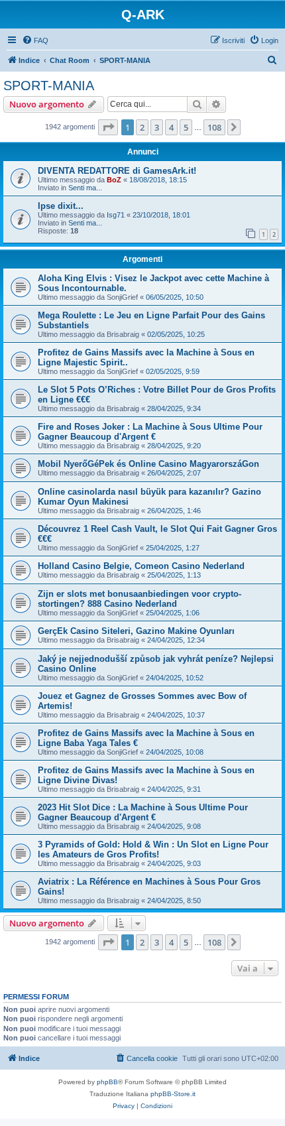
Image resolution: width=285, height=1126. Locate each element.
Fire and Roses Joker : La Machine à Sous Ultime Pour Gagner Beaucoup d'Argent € (150, 432)
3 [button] (156, 127)
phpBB (107, 1082)
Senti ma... (85, 188)
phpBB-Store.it (173, 1093)
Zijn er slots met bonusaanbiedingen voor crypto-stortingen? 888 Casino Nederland (139, 599)
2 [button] (142, 127)
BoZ (114, 180)
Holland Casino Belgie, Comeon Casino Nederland (141, 566)
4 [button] (171, 127)
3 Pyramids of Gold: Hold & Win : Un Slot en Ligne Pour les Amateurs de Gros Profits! (153, 849)
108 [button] (214, 127)
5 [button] (186, 127)
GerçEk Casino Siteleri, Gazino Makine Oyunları (136, 631)
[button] (108, 127)
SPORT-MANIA (48, 85)
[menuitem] (35, 40)
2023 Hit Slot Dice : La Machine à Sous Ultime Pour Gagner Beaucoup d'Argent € (143, 812)
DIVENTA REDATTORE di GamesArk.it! (117, 171)
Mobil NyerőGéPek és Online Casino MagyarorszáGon (148, 464)
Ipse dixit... (61, 206)
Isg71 (116, 215)
